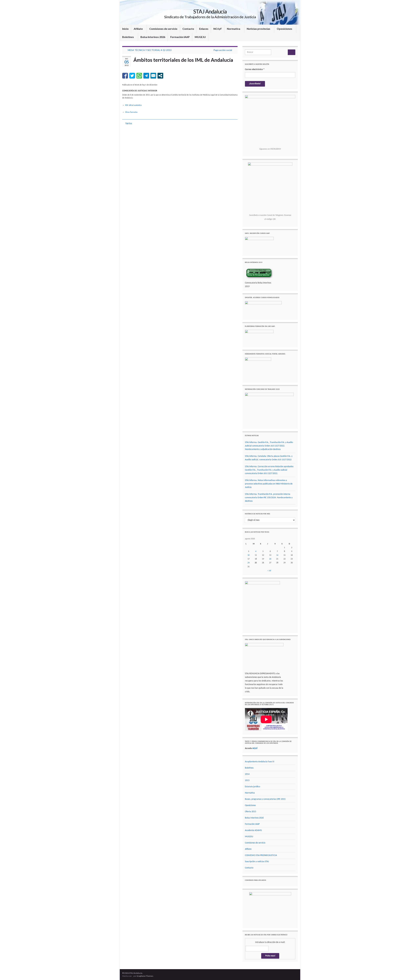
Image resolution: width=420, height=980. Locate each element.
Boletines (128, 36)
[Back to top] (413, 972)
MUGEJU (200, 36)
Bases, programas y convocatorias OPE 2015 (265, 799)
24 (249, 563)
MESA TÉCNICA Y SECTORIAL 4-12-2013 (149, 50)
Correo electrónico (254, 69)
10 (249, 555)
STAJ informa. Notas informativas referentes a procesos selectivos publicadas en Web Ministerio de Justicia (269, 484)
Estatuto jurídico (252, 786)
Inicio (125, 28)
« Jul (269, 571)
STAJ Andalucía (210, 11)
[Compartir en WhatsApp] (139, 76)
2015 (247, 780)
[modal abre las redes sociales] (160, 76)
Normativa (234, 28)
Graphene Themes (145, 976)
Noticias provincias (259, 28)
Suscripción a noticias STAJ (257, 861)
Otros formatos (131, 112)
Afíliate (138, 28)
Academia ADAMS (253, 830)
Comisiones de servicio (163, 28)
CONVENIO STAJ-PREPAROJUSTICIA (261, 855)
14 (277, 555)
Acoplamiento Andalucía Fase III (259, 761)
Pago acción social (222, 50)
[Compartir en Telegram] (146, 76)
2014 (247, 774)
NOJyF (217, 28)
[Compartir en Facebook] (125, 76)
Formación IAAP (180, 36)
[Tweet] (132, 76)
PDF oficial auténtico (133, 105)
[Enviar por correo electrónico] (153, 76)
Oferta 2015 (250, 811)
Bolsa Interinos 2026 (152, 36)
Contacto (188, 28)
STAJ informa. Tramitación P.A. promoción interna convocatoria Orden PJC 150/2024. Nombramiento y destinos (269, 497)
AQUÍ (254, 748)
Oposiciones (285, 28)
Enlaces (203, 28)
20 (270, 559)
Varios (128, 123)
